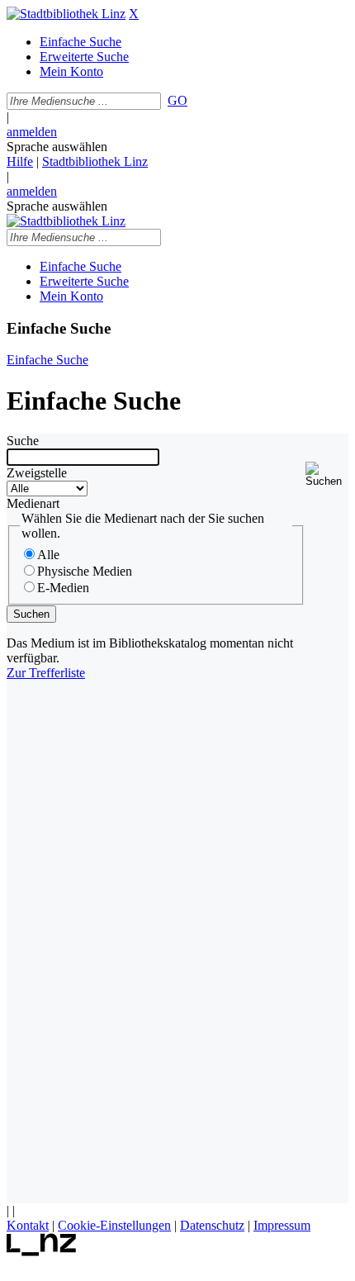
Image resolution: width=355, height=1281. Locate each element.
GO (177, 100)
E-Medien (63, 588)
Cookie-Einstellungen (114, 1225)
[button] (326, 474)
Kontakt (28, 1225)
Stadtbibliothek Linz (95, 161)
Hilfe (20, 161)
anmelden (32, 132)
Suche (23, 441)
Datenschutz (212, 1225)
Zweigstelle (37, 473)
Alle (48, 555)
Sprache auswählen (57, 147)
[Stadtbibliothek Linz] (66, 14)
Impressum (281, 1225)
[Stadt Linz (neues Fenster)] (42, 1252)
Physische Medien (84, 571)
